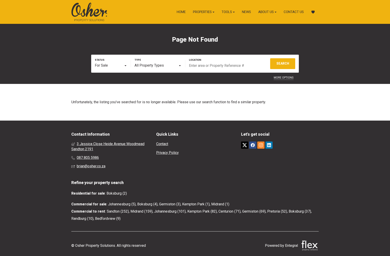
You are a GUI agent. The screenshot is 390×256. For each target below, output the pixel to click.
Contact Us (294, 12)
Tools (227, 12)
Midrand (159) (141, 211)
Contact (162, 144)
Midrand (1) (220, 204)
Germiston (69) (254, 211)
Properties (203, 12)
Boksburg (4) (147, 204)
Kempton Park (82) (202, 211)
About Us (266, 12)
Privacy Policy (167, 152)
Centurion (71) (229, 211)
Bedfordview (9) (108, 218)
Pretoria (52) (277, 211)
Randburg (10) (82, 218)
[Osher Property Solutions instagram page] (261, 145)
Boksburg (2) (117, 193)
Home (181, 12)
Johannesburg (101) (170, 211)
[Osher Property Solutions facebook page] (252, 145)
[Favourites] (313, 12)
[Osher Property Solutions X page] (244, 145)
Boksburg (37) (300, 211)
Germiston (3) (170, 204)
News (246, 12)
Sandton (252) (118, 211)
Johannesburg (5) (122, 204)
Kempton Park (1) (196, 204)
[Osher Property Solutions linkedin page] (269, 145)
